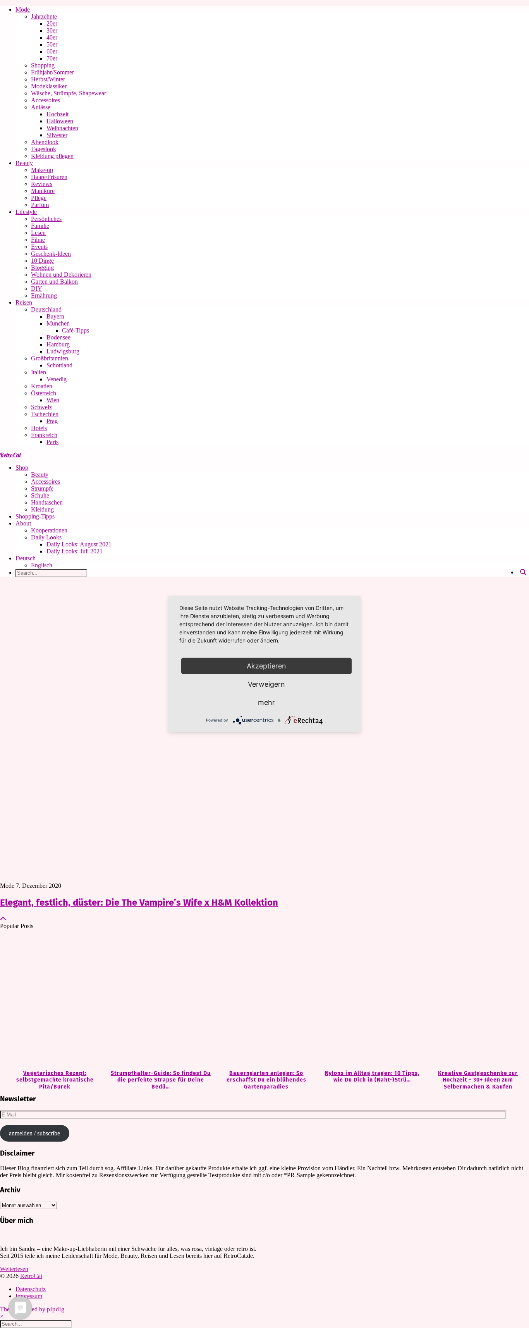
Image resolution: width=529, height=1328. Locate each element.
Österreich (43, 393)
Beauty (24, 163)
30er (51, 30)
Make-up (42, 170)
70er (51, 58)
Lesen (38, 232)
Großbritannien (49, 358)
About (23, 523)
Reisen (23, 302)
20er (51, 23)
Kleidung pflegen (52, 156)
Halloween (59, 121)
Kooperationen (49, 530)
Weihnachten (62, 128)
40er (51, 37)
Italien (38, 372)
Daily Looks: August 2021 (79, 544)
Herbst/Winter (48, 79)
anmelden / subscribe (34, 1133)
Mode (22, 9)
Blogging (42, 267)
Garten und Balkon (54, 281)
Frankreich (44, 435)
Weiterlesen (14, 1269)
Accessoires (45, 100)
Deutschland (46, 309)
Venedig (56, 379)
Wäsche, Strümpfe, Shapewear (68, 93)
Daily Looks (46, 537)
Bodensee (58, 337)
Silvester (56, 135)
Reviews (41, 184)
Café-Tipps (75, 330)
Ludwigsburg (62, 351)
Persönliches (46, 218)
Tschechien (44, 414)
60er (51, 51)
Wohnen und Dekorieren (61, 274)
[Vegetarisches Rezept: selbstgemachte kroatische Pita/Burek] (53, 1000)
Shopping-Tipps (35, 516)
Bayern (55, 316)
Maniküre (43, 191)
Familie (40, 225)
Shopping (43, 65)
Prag (52, 421)
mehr (266, 702)
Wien (52, 400)
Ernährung (44, 295)
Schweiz (41, 407)
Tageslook (43, 149)
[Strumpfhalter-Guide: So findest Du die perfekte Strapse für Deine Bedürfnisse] (158, 1000)
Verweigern (266, 684)
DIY (36, 288)
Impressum (28, 1296)
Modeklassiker (49, 86)
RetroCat (10, 455)
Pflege (38, 198)
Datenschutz (30, 1289)
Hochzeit (57, 114)
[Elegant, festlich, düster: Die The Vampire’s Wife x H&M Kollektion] (264, 732)
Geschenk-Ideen (51, 253)
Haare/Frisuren (49, 177)
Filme (38, 239)
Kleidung (42, 509)
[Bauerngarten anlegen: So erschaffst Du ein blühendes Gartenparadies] (264, 1000)
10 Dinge (42, 260)
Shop (21, 467)
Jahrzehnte (44, 16)
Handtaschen (47, 502)
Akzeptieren (266, 665)
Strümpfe (42, 488)
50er (51, 44)
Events (39, 246)
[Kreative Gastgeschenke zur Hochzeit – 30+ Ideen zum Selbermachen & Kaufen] (476, 1000)
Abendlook (44, 142)
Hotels (39, 428)
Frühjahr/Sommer (52, 72)
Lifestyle (26, 211)
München (58, 323)
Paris (52, 442)
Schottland (59, 365)
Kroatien (41, 386)
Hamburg (58, 344)
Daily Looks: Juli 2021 (74, 551)
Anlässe (40, 107)
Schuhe (40, 495)
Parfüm (40, 205)
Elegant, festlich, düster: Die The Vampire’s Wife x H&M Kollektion (139, 902)
